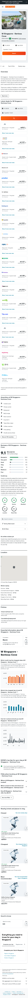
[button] (26, 2)
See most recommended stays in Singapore (21, 877)
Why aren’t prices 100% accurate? (11, 984)
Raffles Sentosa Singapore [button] (8, 897)
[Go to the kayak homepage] (10, 7)
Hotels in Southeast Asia (18, 993)
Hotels (13, 991)
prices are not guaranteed (7, 973)
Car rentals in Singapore (10, 955)
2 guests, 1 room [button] (7, 49)
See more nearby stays (21, 813)
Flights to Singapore (9, 953)
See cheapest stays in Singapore (21, 844)
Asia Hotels (19, 991)
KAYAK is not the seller (8, 978)
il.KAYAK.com (7, 991)
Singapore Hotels (6, 994)
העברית (17, 3)
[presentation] (17, 662)
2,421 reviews (22, 38)
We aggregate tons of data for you (11, 981)
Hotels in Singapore (9, 958)
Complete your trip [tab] (8, 944)
